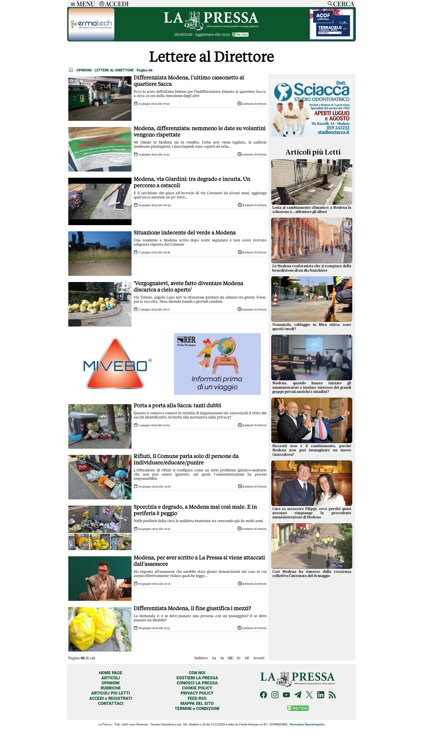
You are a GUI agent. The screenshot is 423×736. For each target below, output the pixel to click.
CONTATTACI (110, 703)
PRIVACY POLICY (197, 693)
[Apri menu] (72, 3)
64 (214, 658)
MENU (85, 3)
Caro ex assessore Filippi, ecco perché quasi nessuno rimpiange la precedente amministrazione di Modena (311, 513)
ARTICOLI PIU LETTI (110, 693)
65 (222, 658)
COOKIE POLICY (197, 688)
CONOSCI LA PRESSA (197, 683)
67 (239, 658)
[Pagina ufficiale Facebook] (263, 695)
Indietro (201, 658)
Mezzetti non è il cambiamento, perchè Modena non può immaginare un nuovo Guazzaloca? (311, 450)
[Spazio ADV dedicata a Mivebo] (117, 394)
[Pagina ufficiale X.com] (309, 695)
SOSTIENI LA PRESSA (197, 677)
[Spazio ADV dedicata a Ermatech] (91, 39)
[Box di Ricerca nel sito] (329, 3)
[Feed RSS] (332, 695)
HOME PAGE (110, 672)
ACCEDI (117, 3)
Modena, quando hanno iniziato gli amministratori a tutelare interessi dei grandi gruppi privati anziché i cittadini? (311, 387)
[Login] (101, 3)
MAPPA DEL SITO (197, 703)
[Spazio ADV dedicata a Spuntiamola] (218, 394)
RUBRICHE (111, 688)
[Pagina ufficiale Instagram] (274, 695)
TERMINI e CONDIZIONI (197, 708)
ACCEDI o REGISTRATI (110, 698)
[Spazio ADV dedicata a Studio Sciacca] (311, 137)
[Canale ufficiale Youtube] (286, 695)
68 (247, 658)
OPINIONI (111, 683)
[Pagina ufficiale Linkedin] (320, 695)
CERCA (343, 3)
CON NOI (197, 672)
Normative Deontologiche (307, 724)
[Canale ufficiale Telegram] (297, 695)
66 (230, 658)
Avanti (258, 658)
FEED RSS (197, 698)
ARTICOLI (110, 677)
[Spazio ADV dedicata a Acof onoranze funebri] (331, 39)
